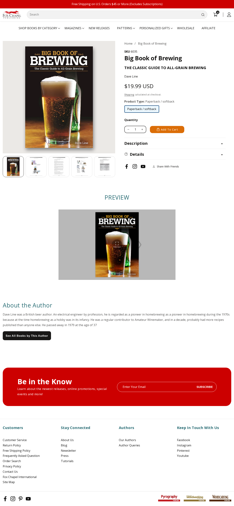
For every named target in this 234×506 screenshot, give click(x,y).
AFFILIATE (208, 28)
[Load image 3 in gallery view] (58, 166)
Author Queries (129, 445)
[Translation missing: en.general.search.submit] (203, 14)
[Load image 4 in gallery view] (81, 166)
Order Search (12, 461)
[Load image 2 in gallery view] (36, 166)
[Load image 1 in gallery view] (13, 166)
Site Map (9, 482)
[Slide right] (115, 166)
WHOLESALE (185, 28)
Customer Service (15, 440)
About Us (67, 440)
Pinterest (183, 451)
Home (128, 43)
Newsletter (68, 451)
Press (65, 456)
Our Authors (127, 440)
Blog (64, 445)
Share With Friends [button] (168, 166)
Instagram (184, 445)
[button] (38, 28)
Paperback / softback (141, 110)
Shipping (129, 94)
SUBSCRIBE (205, 386)
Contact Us (10, 472)
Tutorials (67, 461)
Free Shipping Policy (16, 451)
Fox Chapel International (20, 477)
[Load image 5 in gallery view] (104, 166)
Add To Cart (169, 129)
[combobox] (117, 15)
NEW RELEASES (99, 28)
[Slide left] (2, 166)
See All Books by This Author (27, 335)
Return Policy (12, 445)
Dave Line (131, 76)
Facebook (183, 440)
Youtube (183, 456)
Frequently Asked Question (21, 456)
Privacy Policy (12, 466)
